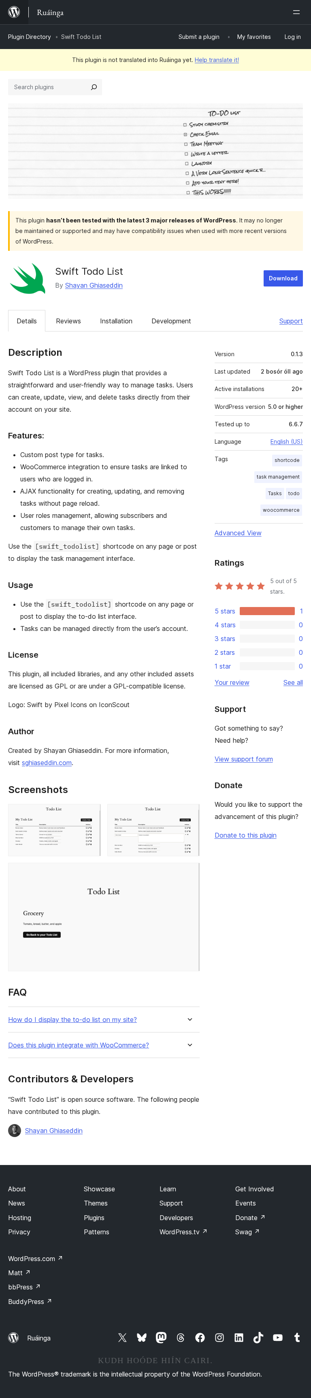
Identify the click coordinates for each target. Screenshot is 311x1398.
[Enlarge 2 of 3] (189, 815)
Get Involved (254, 1189)
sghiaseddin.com (47, 763)
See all (293, 682)
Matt (19, 1273)
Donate (250, 1218)
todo (294, 493)
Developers (176, 1218)
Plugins (94, 1218)
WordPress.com (35, 1259)
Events (245, 1203)
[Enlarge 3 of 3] (189, 874)
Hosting (19, 1218)
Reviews (68, 321)
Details (27, 321)
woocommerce (281, 510)
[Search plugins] (94, 87)
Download (283, 278)
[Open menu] (298, 12)
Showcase (99, 1189)
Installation (116, 321)
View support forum (244, 759)
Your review (232, 682)
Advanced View (238, 533)
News (16, 1203)
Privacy (19, 1232)
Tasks (275, 493)
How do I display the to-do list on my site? (72, 1020)
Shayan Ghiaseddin (94, 285)
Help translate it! (217, 59)
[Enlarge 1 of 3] (90, 815)
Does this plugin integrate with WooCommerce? (78, 1045)
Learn (168, 1189)
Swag (247, 1232)
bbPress (24, 1287)
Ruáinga (39, 1338)
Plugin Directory (29, 36)
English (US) (287, 441)
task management (278, 477)
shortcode (287, 460)
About (17, 1189)
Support (291, 321)
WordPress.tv (184, 1232)
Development (171, 321)
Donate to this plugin (246, 835)
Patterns (96, 1232)
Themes (96, 1203)
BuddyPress (30, 1302)
